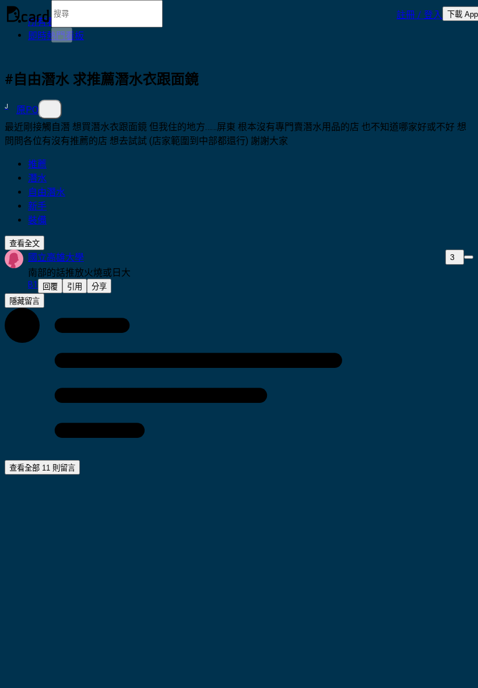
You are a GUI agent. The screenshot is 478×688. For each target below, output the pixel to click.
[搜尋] (61, 35)
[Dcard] (28, 14)
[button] (419, 14)
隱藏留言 (24, 301)
